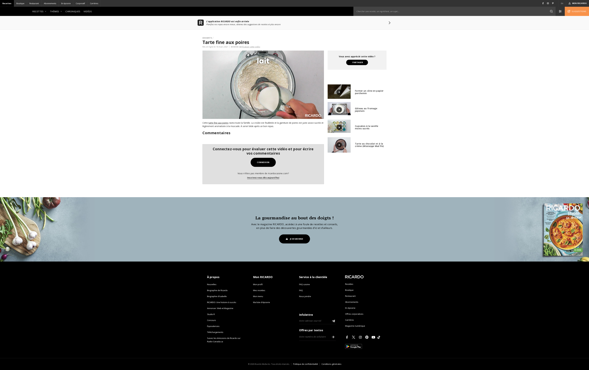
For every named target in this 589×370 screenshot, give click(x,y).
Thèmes (54, 11)
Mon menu (258, 296)
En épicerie (66, 3)
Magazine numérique (355, 325)
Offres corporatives (354, 314)
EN (562, 3)
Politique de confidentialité (305, 364)
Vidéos (88, 11)
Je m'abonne (296, 239)
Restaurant (34, 3)
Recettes (6, 3)
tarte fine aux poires (218, 122)
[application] (263, 85)
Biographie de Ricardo (217, 290)
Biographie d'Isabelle (217, 296)
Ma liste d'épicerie (261, 302)
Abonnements (50, 3)
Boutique (20, 3)
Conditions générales (331, 364)
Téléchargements (215, 332)
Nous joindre (305, 296)
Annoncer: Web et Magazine (220, 308)
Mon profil (258, 284)
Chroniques (72, 11)
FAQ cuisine (304, 284)
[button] (551, 11)
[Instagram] (360, 337)
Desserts (207, 38)
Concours (211, 320)
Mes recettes (259, 290)
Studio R (211, 314)
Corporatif (80, 3)
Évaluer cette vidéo (251, 46)
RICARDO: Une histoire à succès (221, 302)
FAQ (301, 290)
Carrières (94, 3)
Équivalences (213, 326)
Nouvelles (211, 284)
